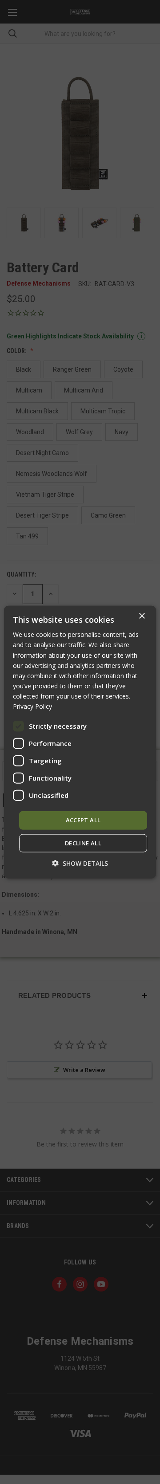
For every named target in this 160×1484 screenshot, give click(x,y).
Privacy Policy (32, 706)
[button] (80, 863)
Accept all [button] (83, 820)
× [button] (141, 616)
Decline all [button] (83, 843)
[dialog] (80, 742)
